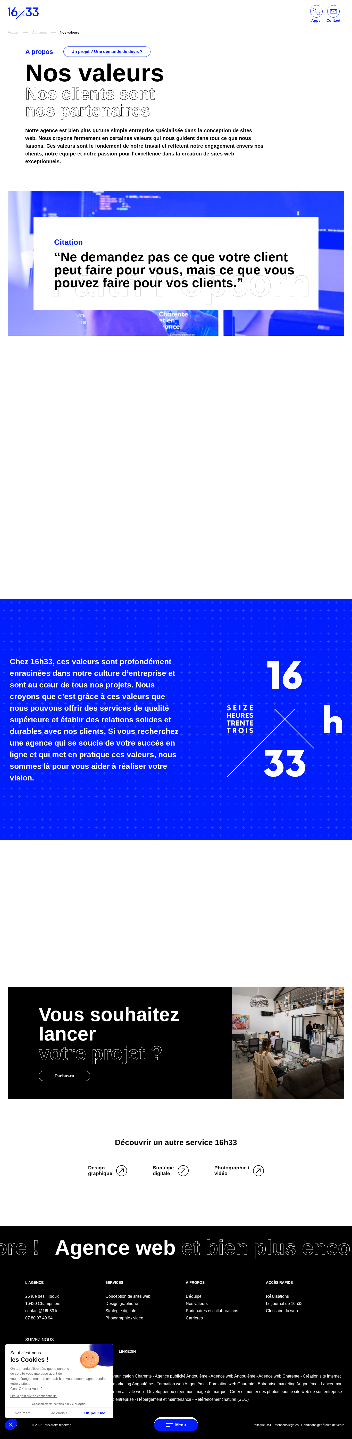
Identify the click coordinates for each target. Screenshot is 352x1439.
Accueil (13, 32)
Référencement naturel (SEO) (222, 1399)
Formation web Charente (231, 1384)
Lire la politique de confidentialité (33, 1396)
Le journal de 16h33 (284, 1303)
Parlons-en (64, 1076)
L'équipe (194, 1296)
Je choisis (59, 1413)
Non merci (23, 1413)
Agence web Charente (278, 1376)
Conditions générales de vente (322, 1425)
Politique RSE (262, 1425)
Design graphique (121, 1303)
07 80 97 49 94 (39, 1318)
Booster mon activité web (121, 1391)
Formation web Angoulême (181, 1384)
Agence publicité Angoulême (181, 1376)
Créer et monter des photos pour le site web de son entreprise (286, 1391)
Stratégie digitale (120, 1311)
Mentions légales (287, 1425)
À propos (39, 32)
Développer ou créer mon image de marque (187, 1391)
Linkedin (127, 1351)
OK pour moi (95, 1413)
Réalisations (277, 1296)
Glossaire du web (282, 1311)
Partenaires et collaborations (212, 1311)
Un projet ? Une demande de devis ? (107, 51)
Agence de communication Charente (118, 1376)
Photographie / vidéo (124, 1318)
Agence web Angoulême (233, 1376)
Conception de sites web (127, 1296)
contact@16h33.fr (41, 1311)
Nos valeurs (197, 1303)
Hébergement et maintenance (164, 1399)
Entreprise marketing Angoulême (123, 1384)
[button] (11, 1424)
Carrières (194, 1318)
